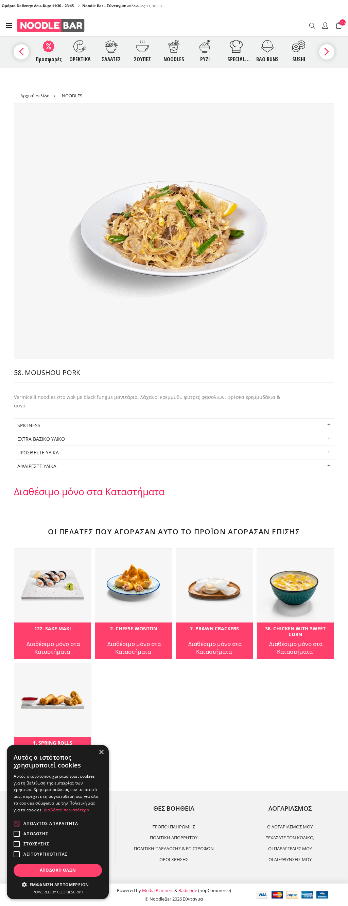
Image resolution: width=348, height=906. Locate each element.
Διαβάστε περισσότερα (66, 810)
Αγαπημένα (20, 556)
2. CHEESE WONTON (133, 629)
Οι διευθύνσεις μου (290, 859)
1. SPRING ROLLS (52, 743)
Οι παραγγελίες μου (290, 848)
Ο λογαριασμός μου (290, 827)
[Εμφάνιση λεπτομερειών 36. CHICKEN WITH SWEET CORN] (295, 585)
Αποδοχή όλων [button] (58, 870)
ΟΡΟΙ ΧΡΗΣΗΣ (173, 859)
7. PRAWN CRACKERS (214, 629)
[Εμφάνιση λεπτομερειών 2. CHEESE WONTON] (133, 585)
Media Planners (157, 890)
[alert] (58, 822)
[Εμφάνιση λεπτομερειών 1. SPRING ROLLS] (52, 700)
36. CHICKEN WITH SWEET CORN (295, 631)
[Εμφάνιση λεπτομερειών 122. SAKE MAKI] (52, 585)
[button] (58, 884)
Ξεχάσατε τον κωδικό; (290, 838)
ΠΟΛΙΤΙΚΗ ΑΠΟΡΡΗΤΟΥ (173, 838)
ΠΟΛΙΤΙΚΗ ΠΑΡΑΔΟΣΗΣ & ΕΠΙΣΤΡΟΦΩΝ (174, 848)
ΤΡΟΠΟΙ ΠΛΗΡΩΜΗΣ (174, 827)
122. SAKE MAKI (52, 629)
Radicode (187, 890)
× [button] (101, 752)
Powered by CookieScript (58, 891)
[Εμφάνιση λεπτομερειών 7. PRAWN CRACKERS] (214, 585)
